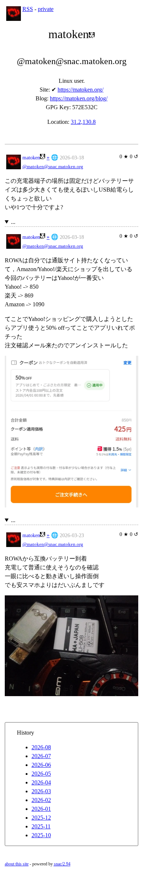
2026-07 (41, 756)
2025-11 (41, 826)
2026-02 (41, 800)
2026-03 (41, 791)
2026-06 (41, 765)
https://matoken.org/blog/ (78, 98)
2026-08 (41, 747)
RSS (27, 9)
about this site (17, 864)
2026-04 (41, 782)
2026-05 (41, 774)
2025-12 (41, 817)
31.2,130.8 (83, 122)
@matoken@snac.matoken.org (52, 166)
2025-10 (41, 835)
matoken (31, 157)
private (46, 9)
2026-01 (41, 809)
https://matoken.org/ (80, 89)
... (13, 222)
